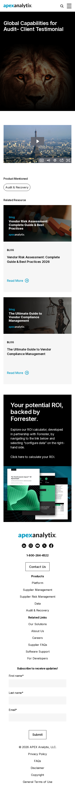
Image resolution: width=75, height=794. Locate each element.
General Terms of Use (37, 782)
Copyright (37, 775)
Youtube (37, 546)
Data (38, 603)
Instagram (31, 546)
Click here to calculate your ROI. (32, 457)
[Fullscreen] (68, 160)
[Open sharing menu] (61, 160)
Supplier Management (37, 590)
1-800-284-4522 (38, 555)
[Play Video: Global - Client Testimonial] (37, 141)
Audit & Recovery (16, 187)
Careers (37, 638)
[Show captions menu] (41, 160)
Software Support (38, 651)
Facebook (51, 546)
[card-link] (37, 248)
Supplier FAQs (37, 645)
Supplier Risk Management (37, 596)
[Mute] (48, 160)
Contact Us (37, 567)
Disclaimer (37, 768)
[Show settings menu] (55, 160)
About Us (37, 631)
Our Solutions (37, 624)
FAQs (37, 761)
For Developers (37, 658)
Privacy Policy (37, 754)
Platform (37, 583)
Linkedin (24, 546)
